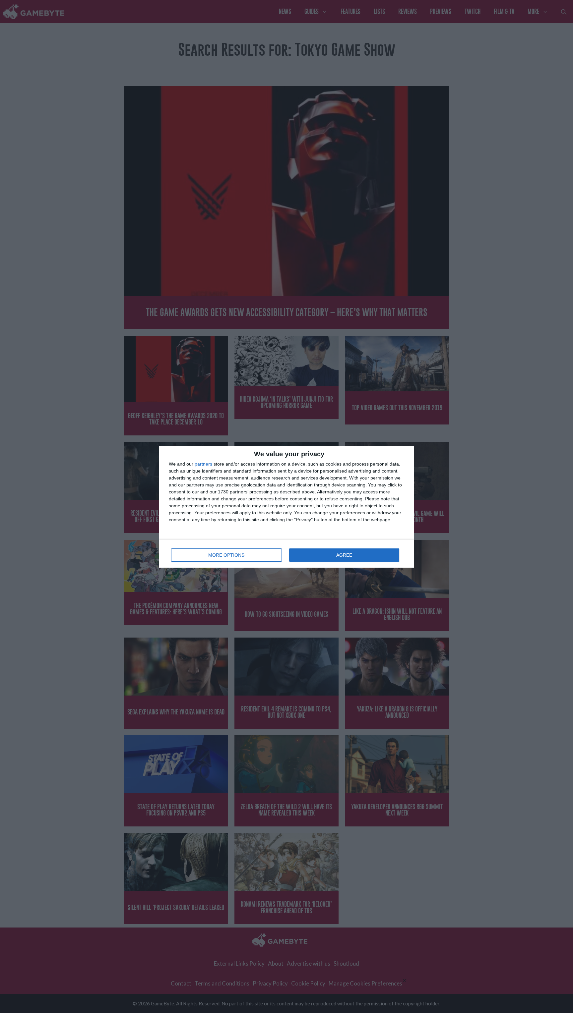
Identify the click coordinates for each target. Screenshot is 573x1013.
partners (203, 464)
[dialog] (286, 507)
